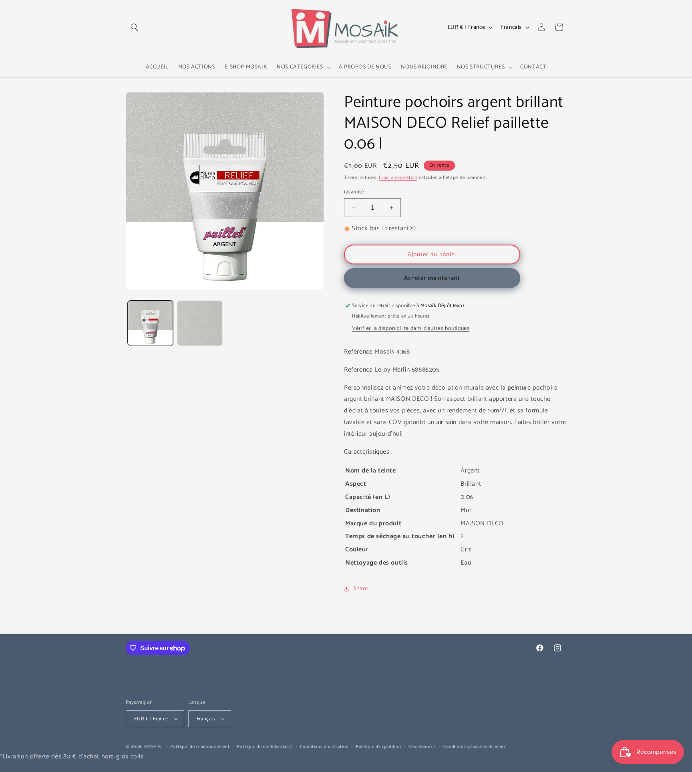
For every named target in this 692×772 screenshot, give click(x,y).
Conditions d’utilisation (324, 746)
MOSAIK (152, 746)
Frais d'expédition (398, 177)
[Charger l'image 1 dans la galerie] (150, 323)
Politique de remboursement (199, 746)
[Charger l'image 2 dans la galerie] (199, 323)
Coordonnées (422, 746)
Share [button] (360, 588)
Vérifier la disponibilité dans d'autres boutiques (410, 328)
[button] (134, 27)
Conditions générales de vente (474, 746)
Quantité (354, 192)
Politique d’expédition (378, 746)
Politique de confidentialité (265, 746)
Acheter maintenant (432, 278)
